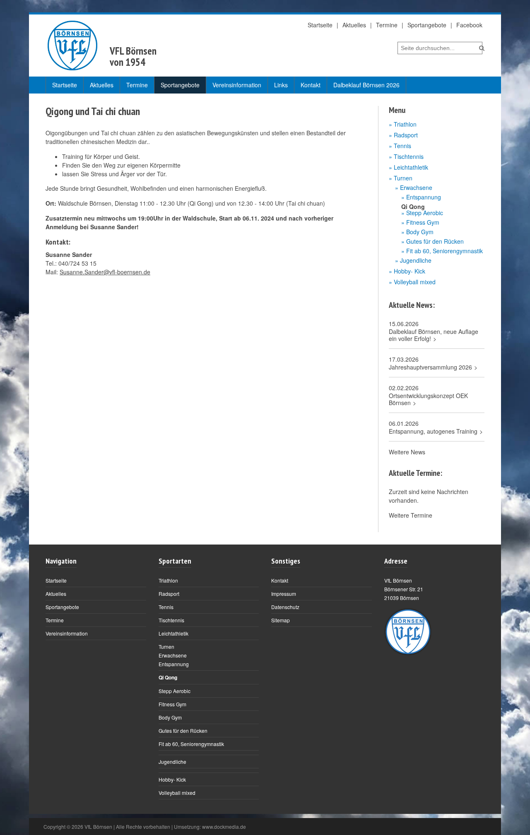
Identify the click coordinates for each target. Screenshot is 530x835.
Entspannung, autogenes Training (433, 431)
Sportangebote (426, 25)
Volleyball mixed (415, 282)
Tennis (402, 146)
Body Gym (420, 232)
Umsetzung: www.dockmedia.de (210, 826)
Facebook (469, 25)
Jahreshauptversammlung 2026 (430, 367)
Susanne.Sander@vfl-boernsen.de (105, 272)
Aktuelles (354, 25)
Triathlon (405, 124)
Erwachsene (416, 188)
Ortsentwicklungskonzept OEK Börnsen (428, 399)
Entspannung (423, 197)
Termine (387, 25)
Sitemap (280, 620)
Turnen (403, 178)
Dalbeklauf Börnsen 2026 (366, 85)
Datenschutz (285, 606)
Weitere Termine (410, 515)
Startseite (320, 25)
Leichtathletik (411, 167)
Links (281, 85)
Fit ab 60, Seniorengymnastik (444, 251)
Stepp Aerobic (424, 213)
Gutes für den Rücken (435, 241)
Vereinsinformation (236, 85)
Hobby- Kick (409, 271)
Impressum (283, 593)
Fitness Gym (422, 222)
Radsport (406, 135)
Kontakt (310, 85)
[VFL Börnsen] (72, 45)
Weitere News (407, 452)
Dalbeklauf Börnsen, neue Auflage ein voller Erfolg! (433, 335)
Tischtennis (409, 156)
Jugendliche (415, 260)
